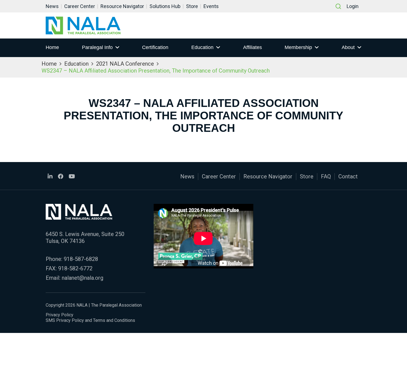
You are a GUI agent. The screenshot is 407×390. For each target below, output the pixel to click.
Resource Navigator (122, 6)
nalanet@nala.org (82, 277)
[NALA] (83, 25)
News (52, 6)
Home (52, 47)
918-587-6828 (81, 259)
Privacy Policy (59, 314)
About (348, 47)
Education (202, 47)
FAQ (326, 176)
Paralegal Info (97, 47)
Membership (298, 47)
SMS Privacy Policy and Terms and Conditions (90, 320)
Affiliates (252, 47)
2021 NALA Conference (125, 63)
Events (211, 6)
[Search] (338, 6)
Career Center (79, 6)
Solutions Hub (165, 6)
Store (192, 6)
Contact (348, 176)
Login (353, 6)
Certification (155, 47)
